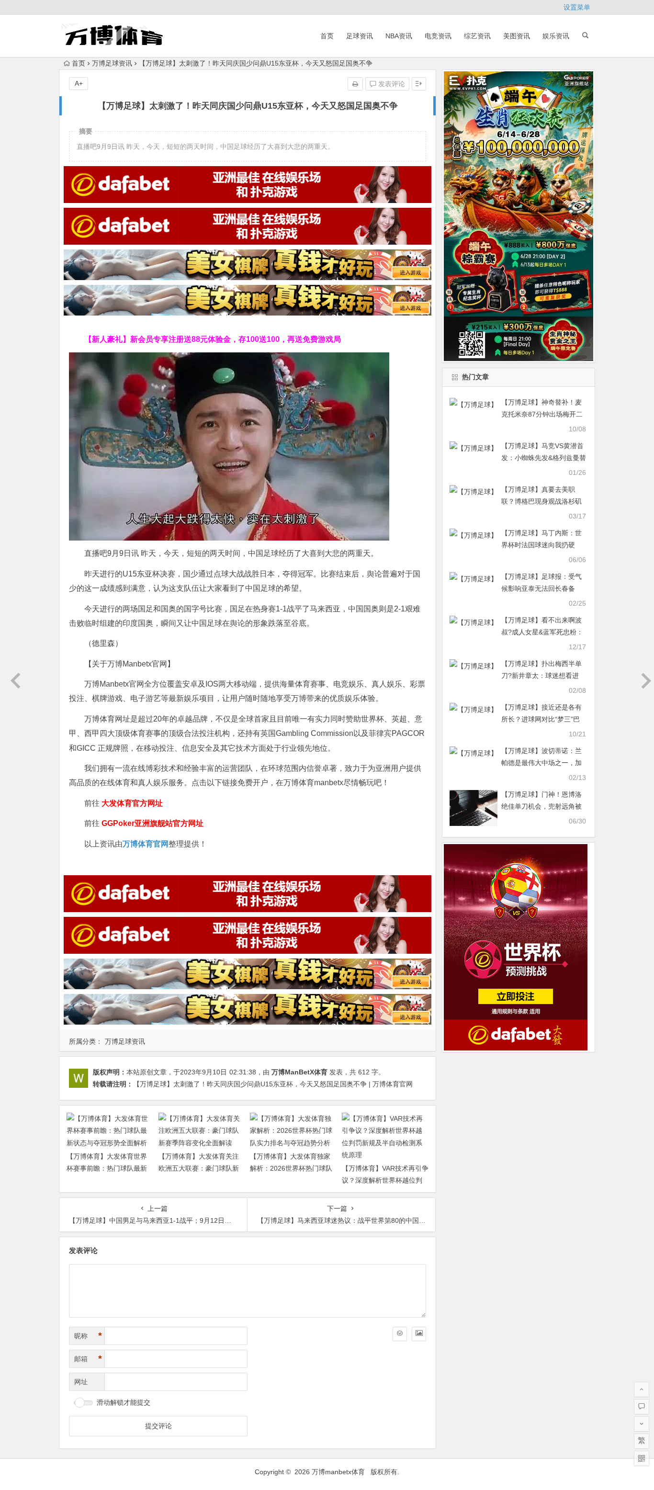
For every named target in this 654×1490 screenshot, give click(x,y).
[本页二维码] (641, 1458)
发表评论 (390, 84)
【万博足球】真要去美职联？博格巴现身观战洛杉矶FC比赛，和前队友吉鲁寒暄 (542, 501)
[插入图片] (419, 1334)
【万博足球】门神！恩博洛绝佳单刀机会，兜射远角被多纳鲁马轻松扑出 (541, 806)
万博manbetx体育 (338, 1472)
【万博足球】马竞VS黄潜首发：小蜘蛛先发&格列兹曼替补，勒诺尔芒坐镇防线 (543, 458)
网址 (81, 1382)
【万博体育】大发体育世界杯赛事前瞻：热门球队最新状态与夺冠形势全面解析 (107, 1168)
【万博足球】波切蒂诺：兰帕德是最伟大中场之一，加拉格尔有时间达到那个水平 (541, 763)
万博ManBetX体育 (299, 1072)
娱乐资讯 (555, 36)
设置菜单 (577, 7)
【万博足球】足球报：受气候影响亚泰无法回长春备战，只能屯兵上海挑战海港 (541, 588)
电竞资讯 (438, 36)
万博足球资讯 (112, 63)
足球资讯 (359, 36)
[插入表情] (400, 1334)
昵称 (88, 1336)
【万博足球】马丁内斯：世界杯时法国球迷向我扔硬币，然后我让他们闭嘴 (541, 545)
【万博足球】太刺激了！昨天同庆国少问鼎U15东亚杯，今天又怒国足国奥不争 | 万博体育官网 (273, 1084)
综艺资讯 (477, 36)
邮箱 (88, 1359)
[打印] (355, 83)
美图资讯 (516, 36)
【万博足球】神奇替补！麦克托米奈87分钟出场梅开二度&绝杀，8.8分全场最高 (542, 414)
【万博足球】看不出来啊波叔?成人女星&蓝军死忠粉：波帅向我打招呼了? (542, 632)
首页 (327, 36)
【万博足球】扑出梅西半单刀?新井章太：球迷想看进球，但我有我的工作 (541, 675)
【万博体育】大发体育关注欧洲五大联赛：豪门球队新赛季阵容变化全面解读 (198, 1168)
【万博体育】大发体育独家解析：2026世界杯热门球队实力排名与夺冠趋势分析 (291, 1168)
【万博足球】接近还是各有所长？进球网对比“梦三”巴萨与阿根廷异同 (541, 719)
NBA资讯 (398, 36)
